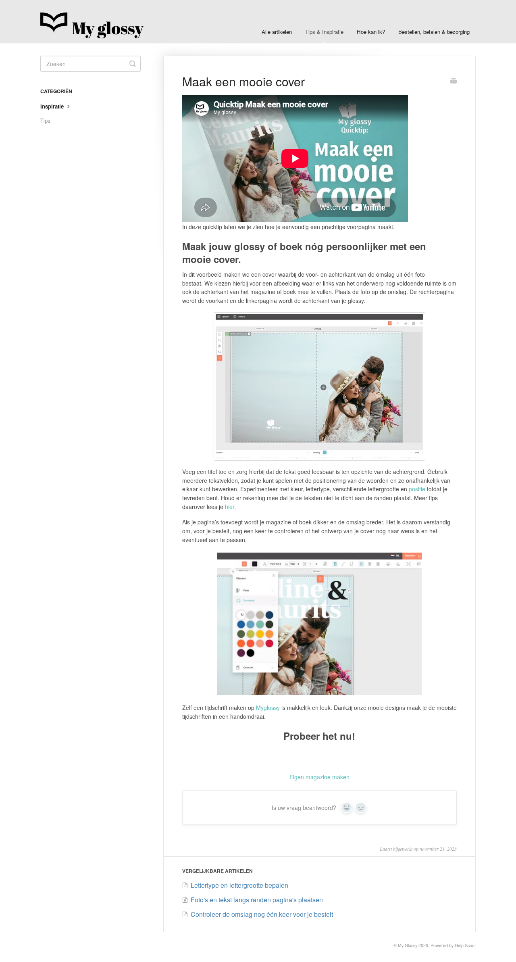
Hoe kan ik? (371, 31)
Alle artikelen (277, 31)
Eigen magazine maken (319, 777)
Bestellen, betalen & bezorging (434, 31)
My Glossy (407, 945)
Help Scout (465, 945)
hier (229, 507)
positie (417, 489)
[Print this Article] (453, 81)
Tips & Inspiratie (324, 31)
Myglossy (268, 707)
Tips (45, 120)
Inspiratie (52, 106)
